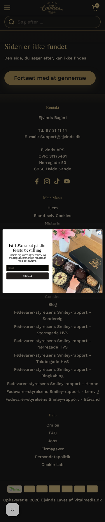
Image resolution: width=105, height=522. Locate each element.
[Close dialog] (99, 232)
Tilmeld (27, 275)
